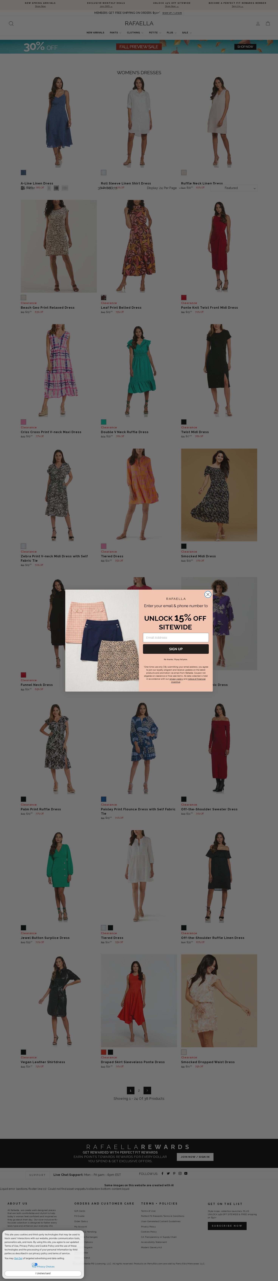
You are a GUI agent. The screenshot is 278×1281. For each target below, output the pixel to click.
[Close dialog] (208, 594)
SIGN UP (176, 649)
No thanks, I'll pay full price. (176, 659)
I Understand (43, 1273)
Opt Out (18, 1258)
